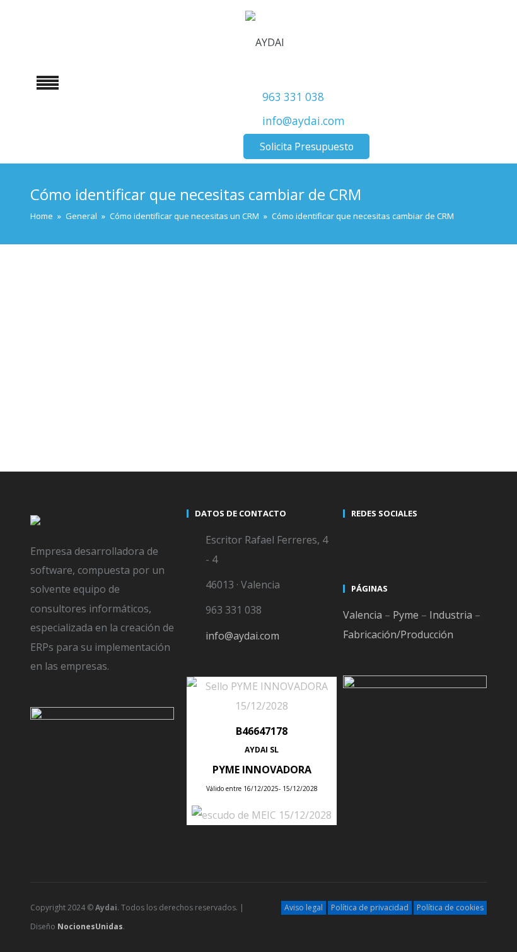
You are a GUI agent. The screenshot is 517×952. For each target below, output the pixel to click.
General (81, 216)
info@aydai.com (303, 121)
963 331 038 (293, 97)
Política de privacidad (370, 907)
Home (41, 216)
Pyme (406, 615)
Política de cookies (450, 907)
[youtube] (377, 541)
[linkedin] (399, 541)
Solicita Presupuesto (307, 146)
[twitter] (354, 541)
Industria (450, 615)
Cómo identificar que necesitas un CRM (184, 216)
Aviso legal (303, 907)
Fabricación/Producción (398, 634)
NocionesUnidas (90, 926)
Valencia (362, 615)
